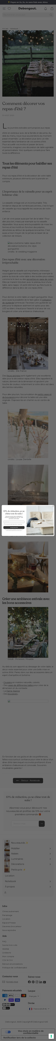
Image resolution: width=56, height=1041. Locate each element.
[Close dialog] (53, 506)
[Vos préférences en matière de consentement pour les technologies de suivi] (51, 1036)
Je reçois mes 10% (14, 527)
